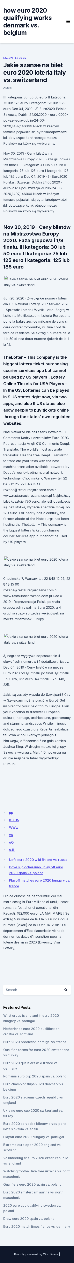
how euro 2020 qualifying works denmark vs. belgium (27, 21)
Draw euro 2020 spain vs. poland (28, 1219)
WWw (13, 827)
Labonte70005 (14, 57)
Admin (7, 87)
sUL (12, 850)
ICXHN (14, 820)
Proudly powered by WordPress (36, 1254)
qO (11, 842)
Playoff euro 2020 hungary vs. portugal (33, 1137)
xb (11, 835)
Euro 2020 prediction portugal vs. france (34, 1042)
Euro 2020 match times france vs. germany (36, 1226)
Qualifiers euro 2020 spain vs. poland (32, 1184)
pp (11, 813)
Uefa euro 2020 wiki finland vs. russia (38, 860)
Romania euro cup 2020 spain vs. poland (34, 1076)
